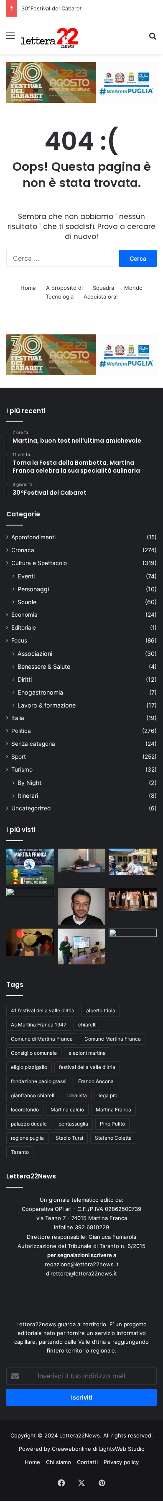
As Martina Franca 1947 (38, 1024)
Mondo (133, 287)
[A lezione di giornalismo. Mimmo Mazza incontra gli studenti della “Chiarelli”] (82, 946)
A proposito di (64, 287)
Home (28, 287)
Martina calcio (67, 1109)
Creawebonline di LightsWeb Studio (98, 1448)
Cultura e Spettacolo (39, 563)
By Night (29, 782)
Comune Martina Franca (112, 1039)
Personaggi (33, 589)
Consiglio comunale (34, 1053)
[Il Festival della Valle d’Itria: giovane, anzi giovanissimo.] (30, 942)
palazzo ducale (29, 1124)
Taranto (20, 1152)
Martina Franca (113, 1109)
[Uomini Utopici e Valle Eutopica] (30, 901)
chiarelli (87, 1024)
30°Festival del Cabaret (52, 8)
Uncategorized (31, 808)
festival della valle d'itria (87, 1067)
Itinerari (28, 795)
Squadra (103, 287)
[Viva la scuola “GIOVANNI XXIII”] (133, 942)
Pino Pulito (112, 1124)
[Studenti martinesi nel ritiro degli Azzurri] (133, 862)
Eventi (26, 576)
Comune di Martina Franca (42, 1039)
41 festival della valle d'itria (42, 1010)
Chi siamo (58, 1462)
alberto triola (100, 1010)
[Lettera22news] (49, 35)
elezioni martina (87, 1053)
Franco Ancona (96, 1081)
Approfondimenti (33, 537)
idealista (77, 1095)
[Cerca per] (152, 38)
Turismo (22, 769)
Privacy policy (121, 1462)
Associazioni (35, 653)
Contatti (87, 1462)
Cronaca (22, 550)
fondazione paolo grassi (38, 1081)
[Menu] (10, 38)
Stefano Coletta (113, 1138)
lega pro (108, 1095)
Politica (21, 730)
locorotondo (25, 1109)
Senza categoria (33, 743)
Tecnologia (60, 296)
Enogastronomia (40, 692)
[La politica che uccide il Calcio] (82, 860)
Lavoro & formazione (47, 705)
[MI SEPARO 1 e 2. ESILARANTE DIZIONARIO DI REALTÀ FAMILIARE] (133, 899)
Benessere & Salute (44, 666)
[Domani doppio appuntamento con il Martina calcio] (30, 866)
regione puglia (27, 1138)
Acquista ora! (101, 296)
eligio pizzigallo (29, 1067)
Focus (19, 640)
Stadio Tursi (69, 1138)
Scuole (27, 601)
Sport (18, 756)
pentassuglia (73, 1124)
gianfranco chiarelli (33, 1095)
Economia (24, 614)
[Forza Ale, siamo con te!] (82, 907)
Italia (17, 718)
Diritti (25, 679)
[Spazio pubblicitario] (81, 81)
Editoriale (23, 627)
